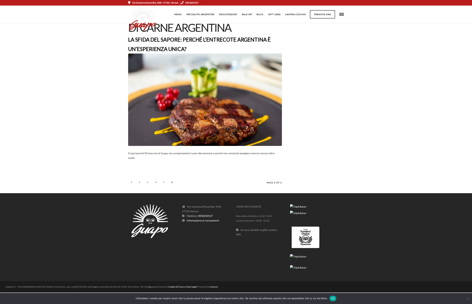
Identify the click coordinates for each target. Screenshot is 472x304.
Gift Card (274, 14)
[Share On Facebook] (285, 156)
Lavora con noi (295, 14)
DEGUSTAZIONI (228, 14)
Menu (178, 14)
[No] (467, 298)
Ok (333, 298)
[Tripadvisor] (342, 3)
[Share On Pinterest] (295, 156)
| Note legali (191, 286)
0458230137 (205, 215)
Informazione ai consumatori (203, 220)
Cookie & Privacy (176, 286)
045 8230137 (192, 2)
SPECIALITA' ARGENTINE (200, 14)
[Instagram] (337, 3)
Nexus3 (214, 286)
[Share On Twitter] (290, 156)
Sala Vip (247, 14)
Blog (260, 14)
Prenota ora (322, 14)
